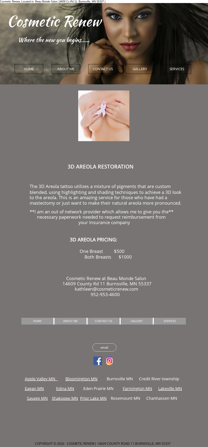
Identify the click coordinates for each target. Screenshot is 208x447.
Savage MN (37, 398)
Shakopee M (63, 398)
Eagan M (33, 388)
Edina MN (65, 388)
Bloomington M (79, 378)
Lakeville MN (170, 388)
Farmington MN (137, 388)
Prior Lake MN (93, 398)
